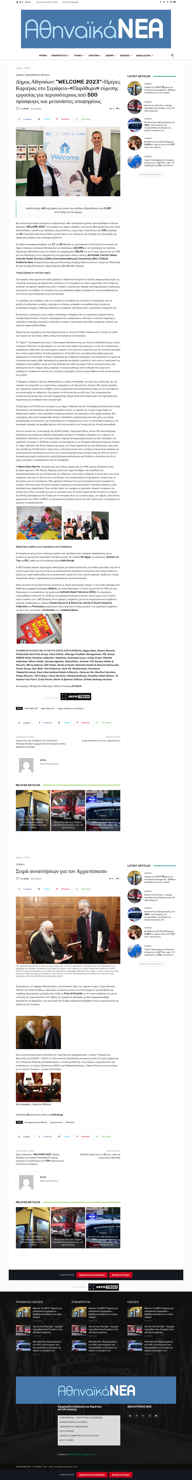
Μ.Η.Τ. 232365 (67, 1440)
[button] (172, 55)
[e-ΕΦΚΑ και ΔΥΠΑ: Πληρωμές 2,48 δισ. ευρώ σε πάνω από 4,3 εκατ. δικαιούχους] (135, 143)
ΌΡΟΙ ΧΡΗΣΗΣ (67, 1431)
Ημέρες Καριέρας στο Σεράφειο (71, 708)
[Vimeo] (171, 2)
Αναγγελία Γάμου (121, 1474)
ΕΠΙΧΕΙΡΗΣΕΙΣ (32, 75)
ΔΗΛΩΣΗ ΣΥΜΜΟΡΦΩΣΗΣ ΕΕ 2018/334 (79, 1435)
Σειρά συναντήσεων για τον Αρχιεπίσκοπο (101, 740)
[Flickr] (143, 1415)
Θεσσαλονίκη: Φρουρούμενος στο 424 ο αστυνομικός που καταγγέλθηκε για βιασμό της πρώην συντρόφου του (103, 823)
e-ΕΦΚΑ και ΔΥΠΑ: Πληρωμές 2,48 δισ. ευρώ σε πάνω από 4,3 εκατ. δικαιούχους (159, 144)
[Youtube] (174, 2)
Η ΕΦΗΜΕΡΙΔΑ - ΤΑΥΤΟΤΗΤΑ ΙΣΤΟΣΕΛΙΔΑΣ (81, 1417)
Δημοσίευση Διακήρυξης (92, 1474)
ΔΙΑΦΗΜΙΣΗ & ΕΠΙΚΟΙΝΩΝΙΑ (74, 1426)
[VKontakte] (156, 1415)
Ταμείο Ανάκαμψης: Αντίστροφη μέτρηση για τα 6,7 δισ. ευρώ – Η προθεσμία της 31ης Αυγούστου (159, 163)
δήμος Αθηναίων (48, 708)
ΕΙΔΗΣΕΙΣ (32, 816)
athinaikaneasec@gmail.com (83, 1454)
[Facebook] (160, 2)
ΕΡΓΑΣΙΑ (45, 75)
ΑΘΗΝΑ (27, 68)
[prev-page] (18, 836)
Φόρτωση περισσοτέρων (151, 174)
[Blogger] (130, 1415)
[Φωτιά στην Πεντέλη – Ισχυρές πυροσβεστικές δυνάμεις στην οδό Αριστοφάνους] (68, 810)
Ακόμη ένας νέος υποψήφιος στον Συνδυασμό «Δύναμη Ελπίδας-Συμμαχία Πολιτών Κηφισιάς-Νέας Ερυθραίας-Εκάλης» (40, 743)
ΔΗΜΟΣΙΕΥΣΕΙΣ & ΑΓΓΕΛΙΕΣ (73, 1422)
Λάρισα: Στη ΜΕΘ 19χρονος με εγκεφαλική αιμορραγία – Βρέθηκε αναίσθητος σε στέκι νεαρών (33, 823)
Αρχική (19, 68)
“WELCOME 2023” (31, 708)
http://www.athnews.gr (49, 764)
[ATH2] (18, 109)
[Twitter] (167, 2)
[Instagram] (164, 2)
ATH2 (26, 109)
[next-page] (22, 836)
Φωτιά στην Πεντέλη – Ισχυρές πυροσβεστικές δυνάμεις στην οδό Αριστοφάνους (68, 825)
